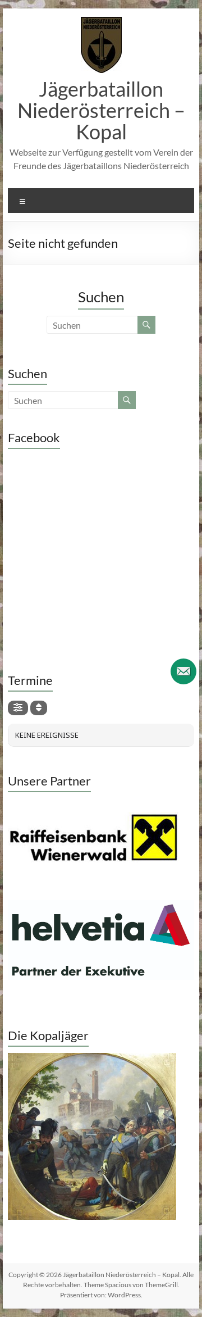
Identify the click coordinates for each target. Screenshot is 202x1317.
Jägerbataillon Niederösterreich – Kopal (101, 110)
